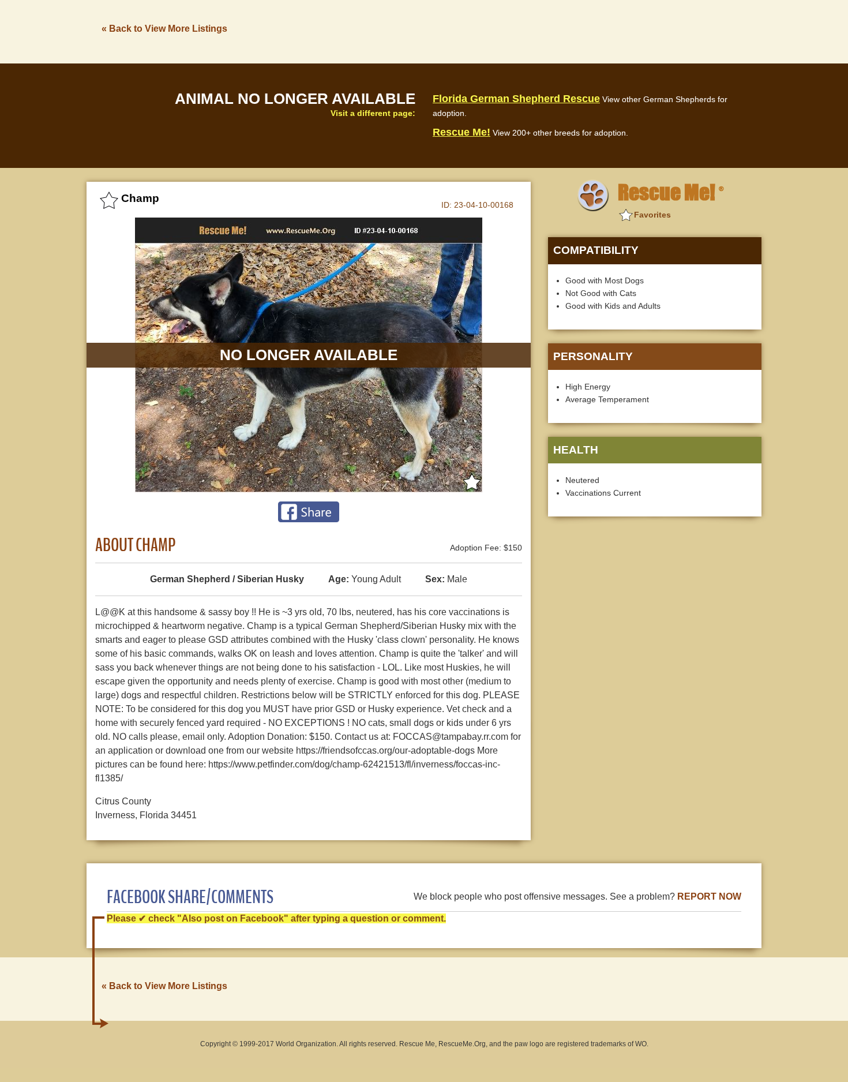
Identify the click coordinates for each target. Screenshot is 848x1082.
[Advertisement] (551, 31)
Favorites (652, 214)
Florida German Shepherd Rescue (516, 98)
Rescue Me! (461, 132)
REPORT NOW (709, 896)
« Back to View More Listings (164, 28)
